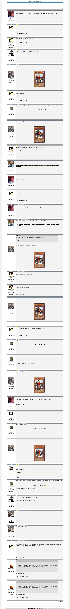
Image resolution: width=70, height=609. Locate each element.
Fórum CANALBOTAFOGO (35, 1)
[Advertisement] (35, 5)
